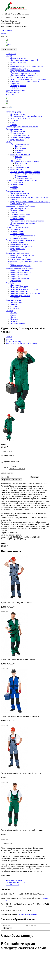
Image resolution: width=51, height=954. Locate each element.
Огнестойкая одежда (18, 195)
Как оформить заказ (14, 880)
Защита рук (15, 84)
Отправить (7, 928)
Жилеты (13, 212)
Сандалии (19, 150)
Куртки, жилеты (17, 133)
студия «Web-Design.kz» (27, 914)
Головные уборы (17, 184)
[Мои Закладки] (7, 43)
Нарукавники (15, 285)
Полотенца (14, 321)
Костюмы (14, 187)
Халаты (13, 125)
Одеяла (13, 317)
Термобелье (15, 225)
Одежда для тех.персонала (21, 246)
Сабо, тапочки (21, 176)
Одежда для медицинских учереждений (26, 66)
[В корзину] (2, 611)
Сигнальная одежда (18, 204)
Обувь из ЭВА (16, 170)
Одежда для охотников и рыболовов (25, 71)
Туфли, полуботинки (23, 178)
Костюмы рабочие (17, 114)
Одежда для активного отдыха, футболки (27, 221)
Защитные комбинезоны (20, 279)
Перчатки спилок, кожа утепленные (25, 294)
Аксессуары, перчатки (19, 208)
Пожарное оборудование (20, 266)
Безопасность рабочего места (22, 77)
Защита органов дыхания (20, 272)
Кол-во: (4, 477)
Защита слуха (15, 276)
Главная (9, 337)
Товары (9, 56)
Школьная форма (12, 92)
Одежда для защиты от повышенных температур (30, 202)
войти (3, 34)
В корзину (34, 477)
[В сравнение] (7, 611)
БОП (12, 264)
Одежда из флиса (17, 140)
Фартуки (14, 122)
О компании (11, 54)
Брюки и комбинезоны (19, 135)
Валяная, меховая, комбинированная (25, 172)
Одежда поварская (17, 249)
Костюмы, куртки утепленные (22, 236)
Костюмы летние (17, 219)
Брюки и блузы (16, 182)
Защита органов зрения (19, 274)
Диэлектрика (15, 281)
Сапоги (18, 152)
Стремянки (14, 308)
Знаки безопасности (18, 257)
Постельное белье (17, 323)
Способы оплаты (12, 885)
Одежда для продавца (19, 244)
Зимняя (18, 165)
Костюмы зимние (17, 217)
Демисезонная (21, 163)
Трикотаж (14, 120)
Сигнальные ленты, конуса (21, 259)
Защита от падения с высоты (22, 255)
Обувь (12, 64)
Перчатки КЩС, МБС (19, 287)
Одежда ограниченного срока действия (26, 60)
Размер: (6, 467)
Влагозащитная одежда (19, 193)
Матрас (13, 315)
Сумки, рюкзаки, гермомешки (22, 223)
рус (2, 36)
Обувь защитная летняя (19, 144)
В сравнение (6, 480)
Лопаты (13, 304)
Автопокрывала (16, 302)
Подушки (14, 319)
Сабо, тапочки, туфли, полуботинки (25, 174)
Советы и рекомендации (16, 90)
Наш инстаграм (6, 30)
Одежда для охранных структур (23, 73)
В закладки (17, 480)
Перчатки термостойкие (20, 296)
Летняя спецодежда (18, 58)
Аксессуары (15, 229)
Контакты (10, 94)
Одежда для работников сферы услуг (25, 75)
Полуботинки (20, 148)
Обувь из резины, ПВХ (19, 167)
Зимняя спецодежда (18, 62)
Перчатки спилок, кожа (19, 291)
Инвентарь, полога (18, 86)
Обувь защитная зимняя (20, 155)
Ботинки (18, 146)
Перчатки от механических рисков (24, 289)
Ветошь (13, 313)
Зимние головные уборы (20, 137)
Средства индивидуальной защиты (24, 81)
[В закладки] (4, 611)
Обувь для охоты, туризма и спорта (24, 161)
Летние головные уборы (20, 118)
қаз (6, 36)
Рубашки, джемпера (18, 238)
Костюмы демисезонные (20, 214)
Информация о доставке (15, 882)
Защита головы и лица (19, 270)
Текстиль (14, 88)
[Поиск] (7, 40)
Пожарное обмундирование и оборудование (28, 79)
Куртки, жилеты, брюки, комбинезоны (26, 116)
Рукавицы (14, 298)
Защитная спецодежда (19, 69)
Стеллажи (14, 306)
